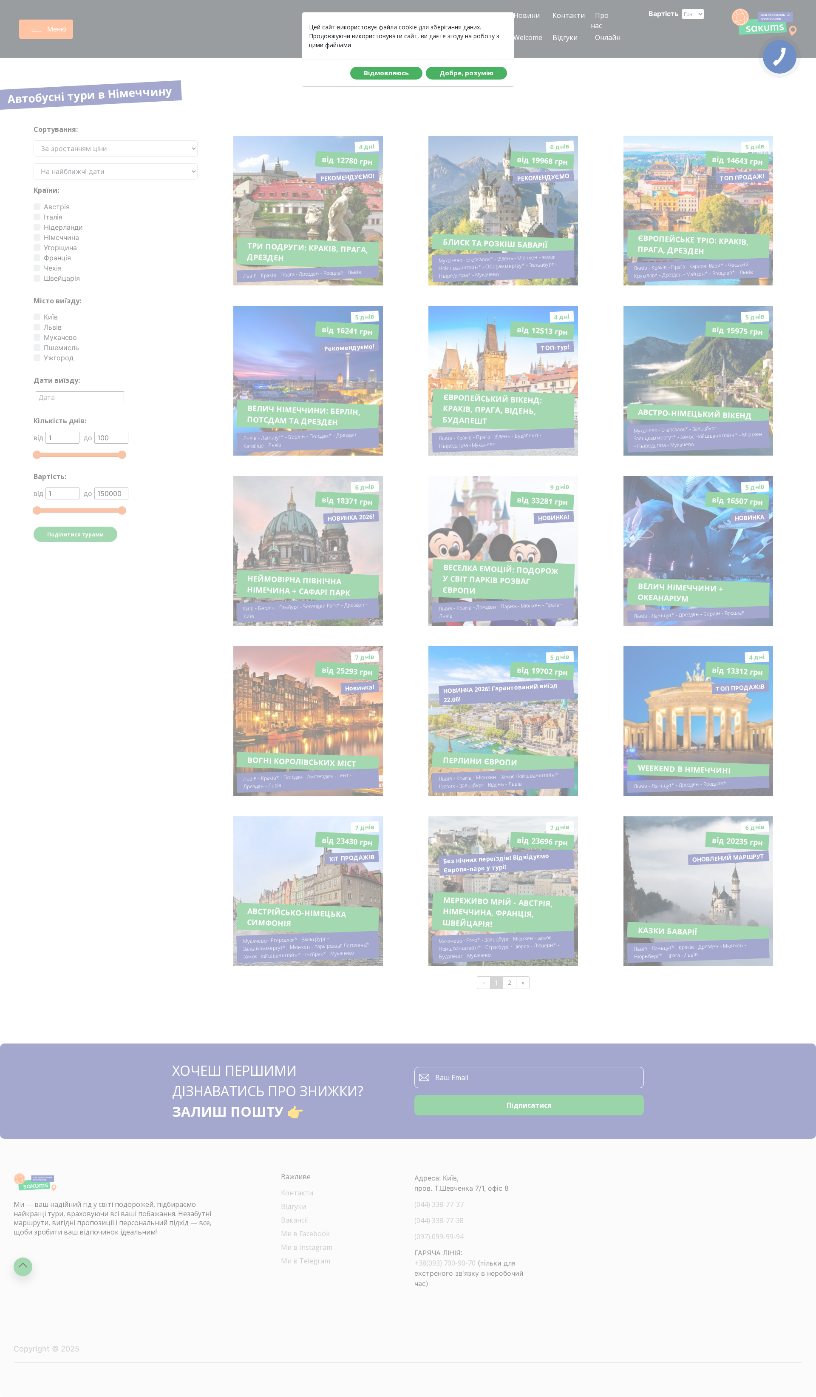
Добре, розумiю (466, 72)
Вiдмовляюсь (386, 72)
